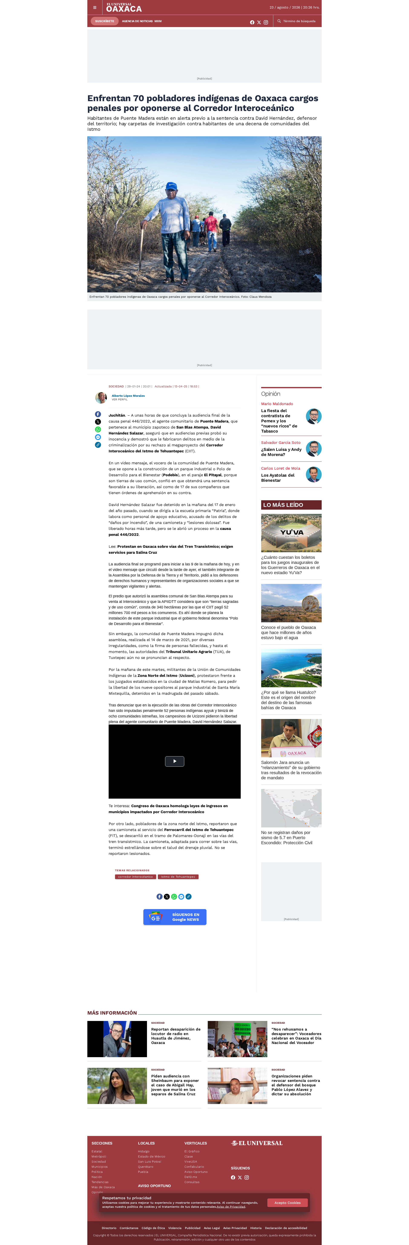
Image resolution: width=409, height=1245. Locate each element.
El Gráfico (192, 1151)
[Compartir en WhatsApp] (98, 430)
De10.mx (190, 1177)
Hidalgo (144, 1151)
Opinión (270, 393)
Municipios (100, 1166)
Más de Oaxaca (103, 1187)
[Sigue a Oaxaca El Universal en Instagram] (267, 22)
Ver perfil (120, 399)
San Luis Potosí (149, 1161)
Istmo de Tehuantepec (178, 876)
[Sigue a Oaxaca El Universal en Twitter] (260, 22)
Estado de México (151, 1156)
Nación (97, 1177)
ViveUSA (190, 1161)
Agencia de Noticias (137, 21)
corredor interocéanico (135, 876)
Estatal (97, 1151)
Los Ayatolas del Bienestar (277, 478)
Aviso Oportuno (196, 1171)
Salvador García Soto (281, 442)
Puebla (143, 1171)
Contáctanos (129, 1228)
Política (97, 1171)
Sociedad (116, 386)
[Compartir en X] (98, 422)
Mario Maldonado (277, 403)
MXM (158, 21)
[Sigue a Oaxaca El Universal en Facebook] (253, 22)
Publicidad (192, 1228)
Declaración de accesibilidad (286, 1228)
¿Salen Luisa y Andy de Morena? (281, 452)
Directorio (109, 1228)
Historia (256, 1228)
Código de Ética (153, 1228)
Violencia (174, 1228)
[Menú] (94, 7)
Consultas (191, 1182)
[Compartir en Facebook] (98, 414)
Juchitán (117, 415)
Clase (188, 1156)
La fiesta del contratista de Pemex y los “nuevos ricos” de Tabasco (279, 421)
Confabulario (194, 1166)
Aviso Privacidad (235, 1228)
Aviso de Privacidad (231, 1206)
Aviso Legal (212, 1228)
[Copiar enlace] (98, 445)
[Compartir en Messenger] (98, 437)
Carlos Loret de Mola (280, 468)
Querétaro (145, 1166)
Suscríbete (104, 21)
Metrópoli (99, 1156)
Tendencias (100, 1182)
